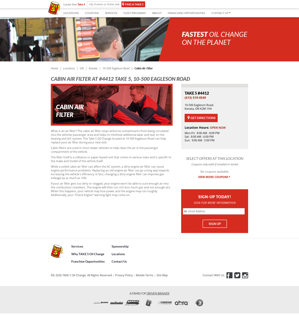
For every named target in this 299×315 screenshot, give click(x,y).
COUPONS (92, 13)
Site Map (162, 275)
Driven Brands (158, 293)
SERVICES (111, 13)
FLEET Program (135, 13)
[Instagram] (245, 275)
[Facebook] (229, 275)
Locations (118, 254)
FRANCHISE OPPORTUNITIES (186, 13)
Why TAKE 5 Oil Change (87, 254)
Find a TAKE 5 (134, 4)
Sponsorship (120, 246)
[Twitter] (237, 275)
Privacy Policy (124, 275)
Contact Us (119, 261)
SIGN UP (215, 224)
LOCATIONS (71, 13)
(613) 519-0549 (195, 97)
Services (77, 246)
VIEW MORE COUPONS (213, 177)
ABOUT (157, 13)
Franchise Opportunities (88, 261)
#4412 (197, 93)
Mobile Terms (144, 275)
